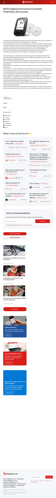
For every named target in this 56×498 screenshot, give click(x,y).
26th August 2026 (8, 303)
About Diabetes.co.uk (9, 479)
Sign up (8, 335)
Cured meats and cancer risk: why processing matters (13, 278)
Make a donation (15, 237)
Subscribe (42, 221)
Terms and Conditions (9, 487)
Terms (22, 225)
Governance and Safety (10, 484)
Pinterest (7, 119)
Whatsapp (8, 123)
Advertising (20, 479)
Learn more (9, 392)
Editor (4, 107)
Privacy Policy (29, 225)
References (12, 485)
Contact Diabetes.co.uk (10, 480)
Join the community (14, 233)
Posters (5, 485)
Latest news (15, 309)
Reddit (7, 121)
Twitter (7, 117)
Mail (6, 127)
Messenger (8, 125)
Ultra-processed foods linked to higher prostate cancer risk (14, 299)
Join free (8, 363)
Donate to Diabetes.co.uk (10, 482)
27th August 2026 (8, 283)
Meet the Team (22, 484)
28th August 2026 (8, 263)
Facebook (8, 115)
